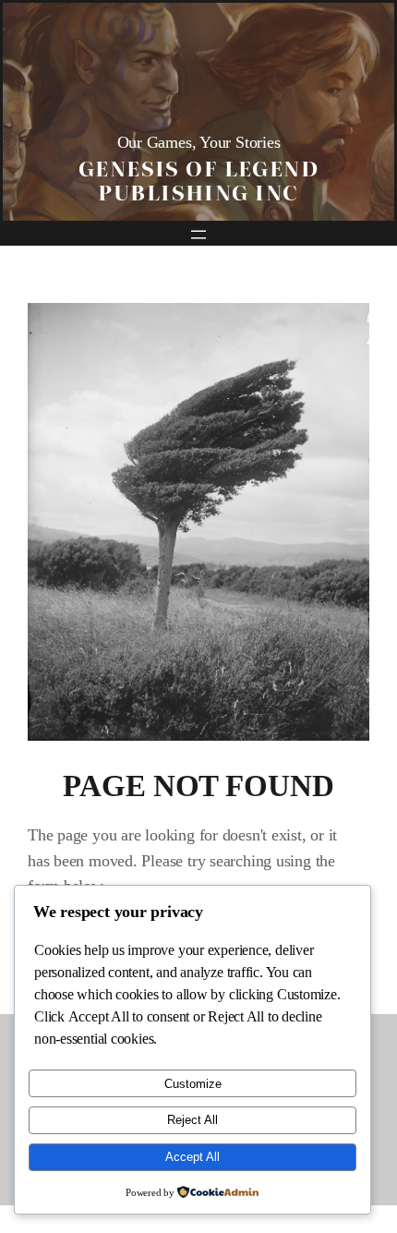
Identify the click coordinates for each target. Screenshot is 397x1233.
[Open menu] (198, 235)
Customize (193, 1084)
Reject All (192, 1120)
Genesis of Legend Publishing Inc (198, 179)
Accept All (192, 1157)
